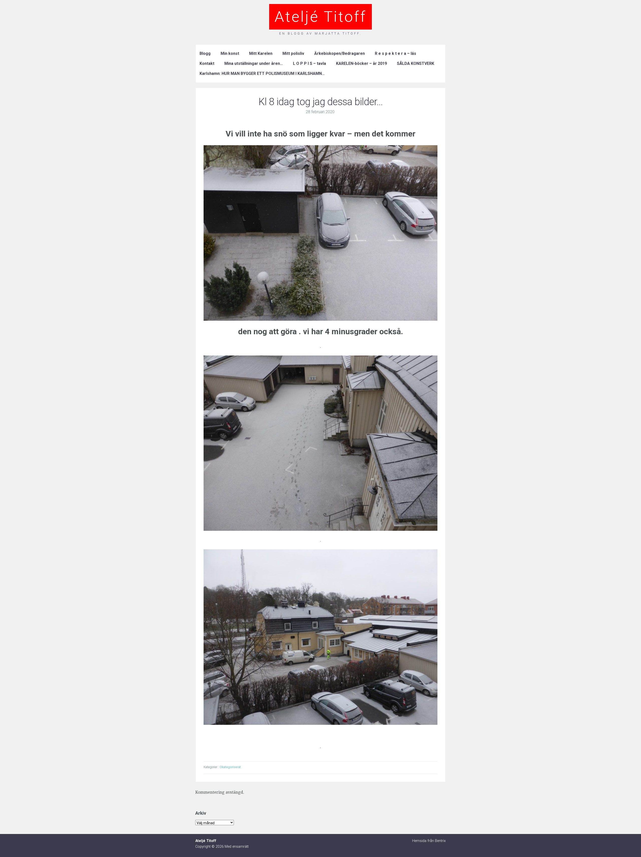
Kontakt (207, 63)
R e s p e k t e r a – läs (395, 53)
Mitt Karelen (260, 53)
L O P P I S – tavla (309, 63)
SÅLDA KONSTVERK (415, 63)
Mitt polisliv (293, 53)
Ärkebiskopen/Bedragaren (339, 53)
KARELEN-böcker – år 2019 (361, 63)
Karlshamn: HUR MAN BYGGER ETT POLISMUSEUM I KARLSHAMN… (262, 73)
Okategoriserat (230, 767)
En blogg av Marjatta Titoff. (320, 33)
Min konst (230, 53)
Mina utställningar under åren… (253, 63)
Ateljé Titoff (320, 17)
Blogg (205, 53)
